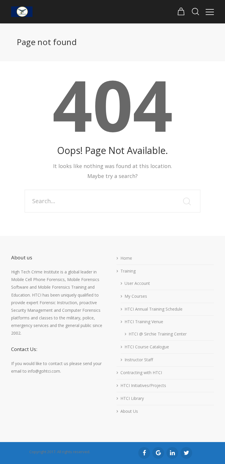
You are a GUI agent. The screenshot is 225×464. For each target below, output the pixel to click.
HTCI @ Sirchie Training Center (158, 334)
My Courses (136, 296)
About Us (129, 411)
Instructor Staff (139, 359)
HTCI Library (132, 398)
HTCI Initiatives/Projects (143, 385)
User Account (137, 283)
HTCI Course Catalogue (147, 347)
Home (126, 258)
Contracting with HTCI (141, 372)
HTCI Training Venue (144, 321)
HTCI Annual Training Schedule (154, 309)
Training (128, 271)
